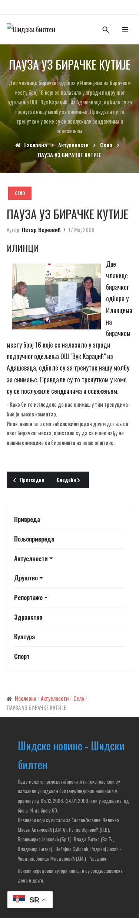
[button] (125, 29)
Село (20, 193)
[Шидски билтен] (31, 29)
